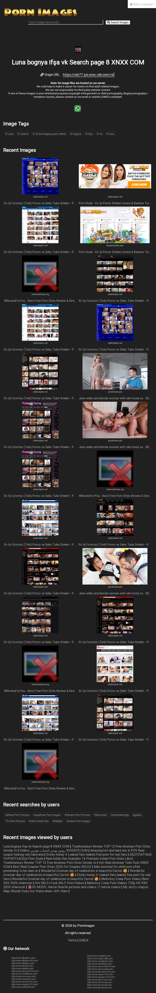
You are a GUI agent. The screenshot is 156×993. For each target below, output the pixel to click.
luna (111, 133)
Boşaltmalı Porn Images (47, 814)
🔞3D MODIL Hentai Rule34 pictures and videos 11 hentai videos (74, 887)
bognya (77, 133)
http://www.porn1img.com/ (99, 979)
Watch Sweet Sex (39, 821)
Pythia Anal (100, 814)
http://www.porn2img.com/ (99, 982)
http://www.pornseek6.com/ (100, 969)
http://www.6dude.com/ (22, 966)
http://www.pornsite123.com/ (25, 971)
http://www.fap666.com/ (22, 968)
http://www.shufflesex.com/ (24, 973)
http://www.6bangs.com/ (23, 963)
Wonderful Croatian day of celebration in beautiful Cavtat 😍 (84, 871)
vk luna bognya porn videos (50, 133)
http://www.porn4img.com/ (99, 987)
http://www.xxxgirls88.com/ (100, 958)
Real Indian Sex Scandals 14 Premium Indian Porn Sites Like (89, 858)
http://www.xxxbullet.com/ (23, 979)
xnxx (10, 133)
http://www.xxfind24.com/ (23, 987)
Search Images (119, 22)
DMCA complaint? (143, 4)
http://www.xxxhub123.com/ (24, 981)
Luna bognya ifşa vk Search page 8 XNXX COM (36, 846)
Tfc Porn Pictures (15, 821)
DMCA (83, 940)
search (24, 133)
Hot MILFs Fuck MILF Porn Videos (60, 883)
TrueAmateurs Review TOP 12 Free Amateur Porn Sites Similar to (50, 863)
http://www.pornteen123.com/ (101, 971)
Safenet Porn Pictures (17, 814)
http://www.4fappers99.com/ (24, 960)
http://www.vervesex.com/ (23, 976)
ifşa (90, 133)
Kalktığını (58, 821)
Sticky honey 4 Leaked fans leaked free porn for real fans (87, 854)
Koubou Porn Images (78, 821)
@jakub (137, 814)
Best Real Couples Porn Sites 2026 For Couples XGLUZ (52, 867)
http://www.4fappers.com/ (23, 958)
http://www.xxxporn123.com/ (24, 984)
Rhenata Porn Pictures (77, 814)
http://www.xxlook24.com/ (99, 956)
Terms (72, 940)
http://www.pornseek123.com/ (101, 966)
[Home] (40, 16)
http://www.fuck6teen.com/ (100, 964)
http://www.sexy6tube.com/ (100, 961)
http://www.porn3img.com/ (99, 985)
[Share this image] (77, 111)
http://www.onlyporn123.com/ (101, 977)
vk (100, 133)
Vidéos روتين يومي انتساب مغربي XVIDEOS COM (54, 850)
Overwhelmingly (120, 814)
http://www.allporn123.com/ (100, 974)
